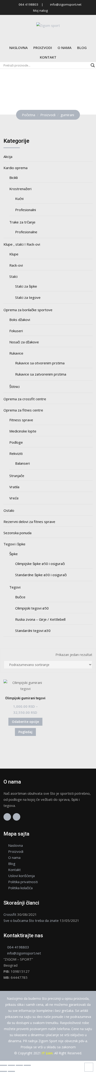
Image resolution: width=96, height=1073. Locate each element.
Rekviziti (16, 453)
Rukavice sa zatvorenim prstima (40, 374)
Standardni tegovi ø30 (33, 630)
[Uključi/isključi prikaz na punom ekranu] (11, 1065)
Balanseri (22, 463)
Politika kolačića (20, 887)
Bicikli (13, 177)
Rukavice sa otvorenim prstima (40, 363)
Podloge (16, 442)
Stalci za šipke (26, 286)
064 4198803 (28, 4)
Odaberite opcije (25, 721)
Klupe (13, 254)
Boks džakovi (19, 319)
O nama (65, 47)
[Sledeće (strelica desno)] (11, 1071)
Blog (82, 47)
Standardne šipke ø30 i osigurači (41, 574)
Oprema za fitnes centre (23, 410)
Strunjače (16, 475)
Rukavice (16, 353)
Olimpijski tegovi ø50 (32, 608)
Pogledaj (25, 732)
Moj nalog (40, 10)
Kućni (19, 198)
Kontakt (48, 57)
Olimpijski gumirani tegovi (25, 698)
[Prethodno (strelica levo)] (3, 1071)
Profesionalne (26, 232)
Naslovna (18, 47)
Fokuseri (16, 330)
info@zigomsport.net (65, 4)
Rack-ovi (16, 265)
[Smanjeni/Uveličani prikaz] (3, 1065)
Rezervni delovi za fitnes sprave (29, 521)
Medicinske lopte (22, 431)
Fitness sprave (21, 420)
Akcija (7, 156)
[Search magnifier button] (92, 65)
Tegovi (15, 587)
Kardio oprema (15, 167)
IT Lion (47, 1053)
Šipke (13, 553)
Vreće (14, 498)
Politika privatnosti (23, 881)
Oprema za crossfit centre (24, 399)
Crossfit (9, 914)
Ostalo (8, 510)
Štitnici (14, 386)
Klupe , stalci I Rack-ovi (21, 244)
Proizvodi (42, 47)
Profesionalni (25, 209)
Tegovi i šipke (14, 544)
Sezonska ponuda (17, 532)
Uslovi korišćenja (21, 875)
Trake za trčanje (22, 222)
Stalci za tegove (28, 297)
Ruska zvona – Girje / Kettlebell (40, 619)
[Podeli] (19, 1065)
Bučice (20, 597)
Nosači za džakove (24, 342)
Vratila (14, 486)
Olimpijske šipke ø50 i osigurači (40, 563)
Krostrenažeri (20, 188)
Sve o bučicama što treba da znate (31, 920)
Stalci (13, 276)
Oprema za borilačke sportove (27, 309)
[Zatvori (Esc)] (27, 1065)
